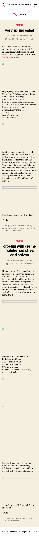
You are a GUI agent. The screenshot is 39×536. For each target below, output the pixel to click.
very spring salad (19, 30)
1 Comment (28, 264)
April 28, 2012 (13, 39)
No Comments (28, 39)
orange (13, 228)
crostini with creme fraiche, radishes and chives (19, 250)
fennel (23, 226)
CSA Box (5, 57)
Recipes (19, 25)
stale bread (14, 521)
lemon (29, 226)
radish (19, 228)
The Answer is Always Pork (19, 4)
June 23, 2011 (14, 264)
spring (29, 228)
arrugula (8, 226)
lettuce (7, 228)
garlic (30, 518)
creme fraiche (16, 518)
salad (24, 228)
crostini (24, 518)
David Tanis (16, 226)
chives (7, 518)
